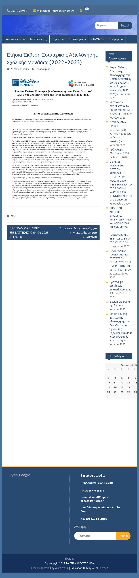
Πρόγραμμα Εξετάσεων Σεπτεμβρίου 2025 (120, 285)
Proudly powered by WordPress (49, 568)
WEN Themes (100, 568)
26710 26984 (19, 11)
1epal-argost (42, 69)
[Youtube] (86, 8)
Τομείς (56, 39)
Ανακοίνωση (14, 39)
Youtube (69, 559)
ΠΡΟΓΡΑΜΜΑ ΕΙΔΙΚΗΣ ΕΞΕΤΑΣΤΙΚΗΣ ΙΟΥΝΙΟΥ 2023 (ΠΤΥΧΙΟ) (29, 232)
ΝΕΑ (13, 216)
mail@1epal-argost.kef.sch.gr (55, 11)
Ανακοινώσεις (38, 39)
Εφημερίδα (116, 39)
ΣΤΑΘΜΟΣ (97, 39)
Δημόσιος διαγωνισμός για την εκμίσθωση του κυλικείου (78, 232)
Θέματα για (75, 39)
